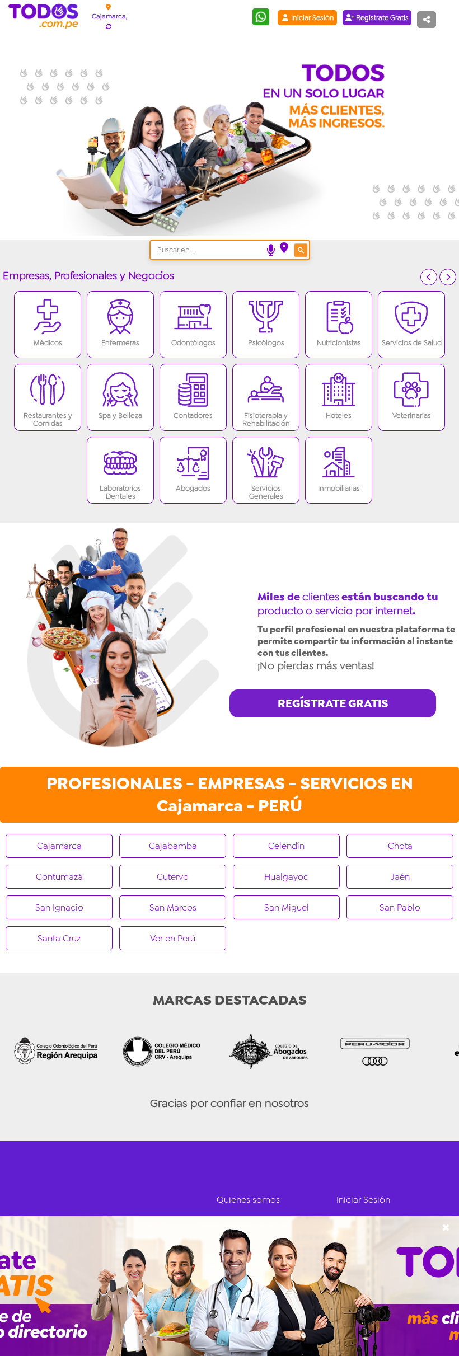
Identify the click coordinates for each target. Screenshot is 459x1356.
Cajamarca (59, 846)
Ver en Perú (172, 938)
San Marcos (172, 907)
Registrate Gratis (381, 17)
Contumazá (59, 877)
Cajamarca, (109, 16)
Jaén (400, 877)
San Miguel (286, 907)
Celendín (286, 846)
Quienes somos (248, 1199)
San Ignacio (59, 907)
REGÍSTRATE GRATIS (333, 703)
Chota (400, 846)
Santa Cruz (59, 938)
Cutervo (173, 877)
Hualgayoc (286, 877)
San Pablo (400, 907)
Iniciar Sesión (311, 17)
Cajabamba (173, 846)
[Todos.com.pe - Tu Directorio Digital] (46, 17)
